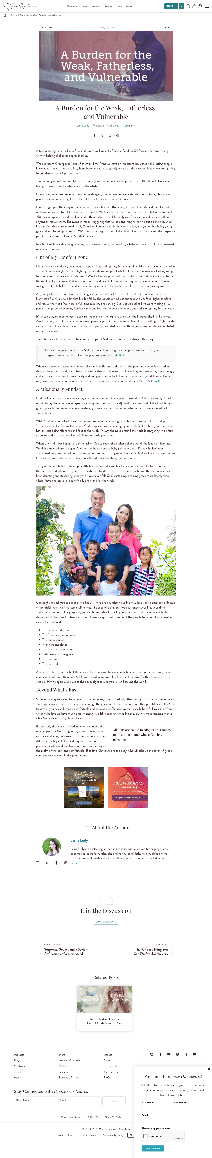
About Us (109, 1060)
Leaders (95, 6)
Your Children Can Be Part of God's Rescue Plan (104, 1021)
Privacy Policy (64, 1135)
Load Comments (106, 921)
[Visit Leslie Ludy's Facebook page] (56, 862)
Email (63, 1100)
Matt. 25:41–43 (148, 380)
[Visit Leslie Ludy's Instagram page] (65, 862)
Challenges (20, 1066)
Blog (12, 15)
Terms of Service (87, 1135)
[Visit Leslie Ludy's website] (37, 862)
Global (62, 1066)
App (16, 1077)
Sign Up (114, 1100)
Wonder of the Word (70, 1060)
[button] (206, 6)
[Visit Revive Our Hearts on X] (186, 1054)
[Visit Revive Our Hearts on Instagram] (151, 1054)
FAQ (107, 1077)
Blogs (84, 6)
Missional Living (110, 125)
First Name (22, 1100)
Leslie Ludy (83, 125)
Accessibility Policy (113, 1135)
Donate (171, 6)
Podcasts (72, 6)
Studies (108, 6)
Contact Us (110, 1066)
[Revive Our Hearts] (20, 6)
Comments (129, 125)
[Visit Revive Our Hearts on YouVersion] (194, 1054)
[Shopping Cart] (194, 6)
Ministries (114, 1129)
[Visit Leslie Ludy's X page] (46, 862)
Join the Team (111, 1072)
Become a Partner (69, 1077)
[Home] (5, 15)
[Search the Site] (188, 6)
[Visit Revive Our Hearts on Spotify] (177, 1054)
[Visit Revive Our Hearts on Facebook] (160, 1054)
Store (119, 6)
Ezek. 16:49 (118, 355)
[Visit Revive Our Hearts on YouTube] (168, 1054)
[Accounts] (199, 6)
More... (130, 6)
